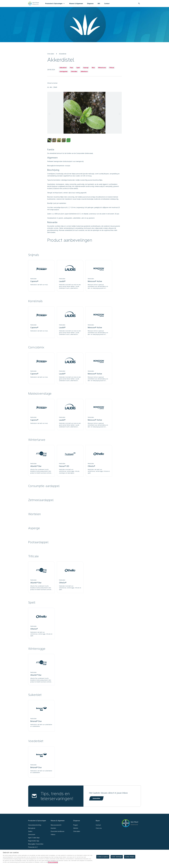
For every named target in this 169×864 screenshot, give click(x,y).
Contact (106, 3)
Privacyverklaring (53, 862)
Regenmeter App (33, 841)
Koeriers (53, 828)
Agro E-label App (34, 838)
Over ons (99, 828)
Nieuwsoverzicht (56, 825)
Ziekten (75, 828)
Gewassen (31, 834)
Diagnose (90, 3)
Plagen (75, 825)
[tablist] (84, 140)
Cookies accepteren (102, 856)
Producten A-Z (32, 847)
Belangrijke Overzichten (35, 844)
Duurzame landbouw (57, 831)
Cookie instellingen (116, 856)
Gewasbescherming (34, 825)
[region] (84, 857)
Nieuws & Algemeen (76, 3)
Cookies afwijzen (129, 856)
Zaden (30, 831)
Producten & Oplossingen (55, 3)
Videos (53, 834)
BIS (99, 3)
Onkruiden (76, 831)
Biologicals (31, 828)
